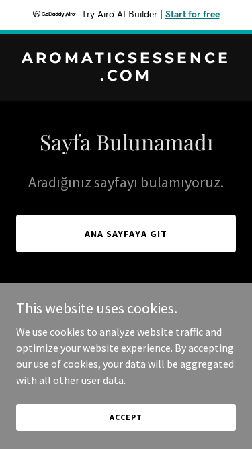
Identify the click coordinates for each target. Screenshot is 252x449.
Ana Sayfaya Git (126, 234)
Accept (126, 417)
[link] (126, 76)
